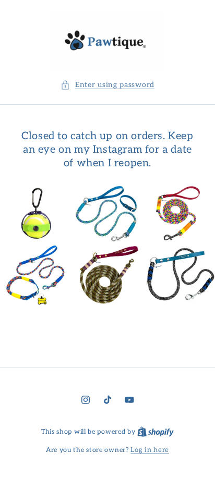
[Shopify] (155, 431)
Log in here (149, 450)
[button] (107, 84)
